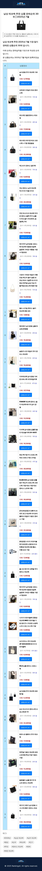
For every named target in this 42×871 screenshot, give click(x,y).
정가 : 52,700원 (25, 290)
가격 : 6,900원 (24, 655)
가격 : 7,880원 (24, 315)
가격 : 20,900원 (25, 202)
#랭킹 (6, 842)
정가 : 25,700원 (25, 358)
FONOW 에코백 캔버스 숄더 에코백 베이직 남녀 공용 (28, 404)
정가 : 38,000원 (25, 523)
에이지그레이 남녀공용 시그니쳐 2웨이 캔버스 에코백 (28, 808)
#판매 (28, 846)
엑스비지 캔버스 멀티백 (27, 166)
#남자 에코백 (31, 838)
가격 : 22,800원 (25, 723)
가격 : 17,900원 (24, 129)
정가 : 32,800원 (25, 169)
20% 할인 (34, 650)
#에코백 (22, 842)
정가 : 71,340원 (25, 383)
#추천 (6, 846)
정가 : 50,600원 (25, 461)
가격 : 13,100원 (24, 418)
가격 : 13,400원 (25, 769)
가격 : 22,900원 (25, 154)
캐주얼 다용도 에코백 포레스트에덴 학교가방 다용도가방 (28, 755)
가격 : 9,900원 (24, 104)
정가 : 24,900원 (25, 122)
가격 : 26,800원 (25, 469)
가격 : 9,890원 (24, 794)
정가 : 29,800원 (25, 716)
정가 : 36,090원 (25, 97)
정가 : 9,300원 (25, 554)
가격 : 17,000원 (24, 233)
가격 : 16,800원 (25, 340)
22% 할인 (34, 554)
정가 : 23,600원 (25, 787)
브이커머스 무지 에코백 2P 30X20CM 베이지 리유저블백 (28, 644)
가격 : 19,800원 (25, 365)
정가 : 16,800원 (25, 761)
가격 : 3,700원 (24, 79)
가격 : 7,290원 (24, 680)
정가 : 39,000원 (25, 256)
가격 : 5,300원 (24, 698)
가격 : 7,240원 (24, 558)
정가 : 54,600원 (25, 147)
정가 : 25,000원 (25, 225)
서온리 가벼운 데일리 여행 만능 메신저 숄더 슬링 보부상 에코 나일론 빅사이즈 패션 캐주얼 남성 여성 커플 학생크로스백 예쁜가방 (28, 280)
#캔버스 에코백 (17, 846)
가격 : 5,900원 (24, 576)
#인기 (31, 842)
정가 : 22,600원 (25, 333)
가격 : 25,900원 (25, 530)
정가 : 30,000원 (25, 195)
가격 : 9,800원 (24, 177)
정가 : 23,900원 (25, 673)
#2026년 (7, 838)
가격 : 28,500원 (25, 822)
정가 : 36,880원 (25, 411)
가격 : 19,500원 (25, 443)
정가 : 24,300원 (25, 436)
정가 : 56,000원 (25, 492)
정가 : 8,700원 (25, 650)
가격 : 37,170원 (24, 390)
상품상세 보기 (26, 83)
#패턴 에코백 (8, 851)
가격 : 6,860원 (24, 630)
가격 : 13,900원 (25, 297)
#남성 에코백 (18, 838)
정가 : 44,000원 (25, 815)
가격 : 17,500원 (24, 741)
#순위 (14, 842)
